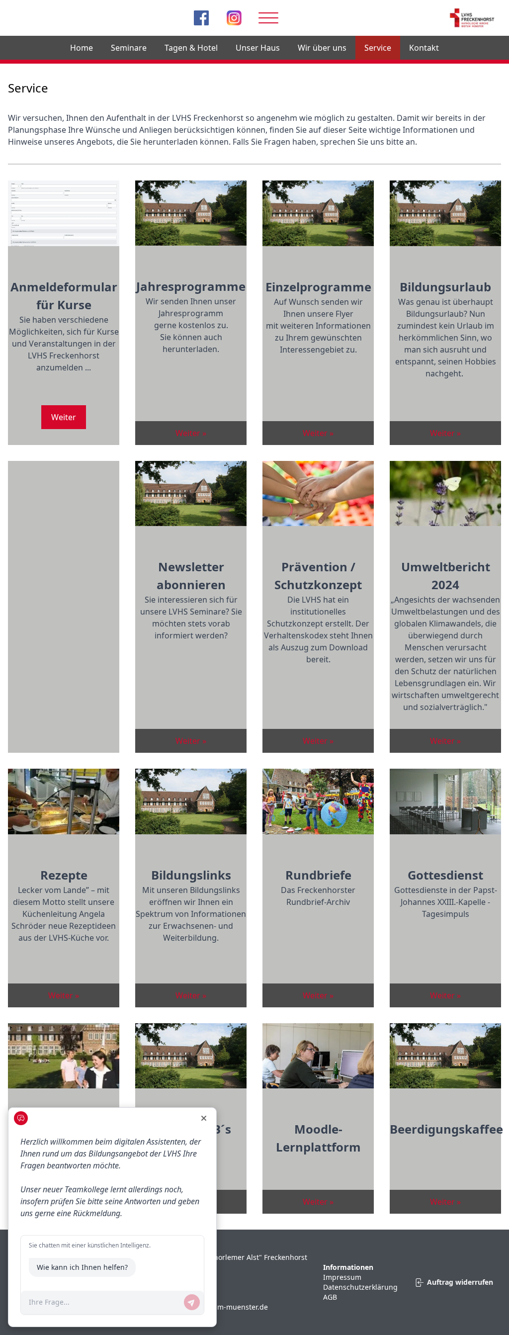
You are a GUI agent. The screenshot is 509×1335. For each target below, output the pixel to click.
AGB (330, 1297)
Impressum (342, 1277)
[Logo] (473, 18)
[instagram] (234, 18)
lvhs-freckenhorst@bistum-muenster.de (202, 1307)
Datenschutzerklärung (360, 1287)
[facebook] (201, 18)
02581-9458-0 (149, 1287)
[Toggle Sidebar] (268, 18)
